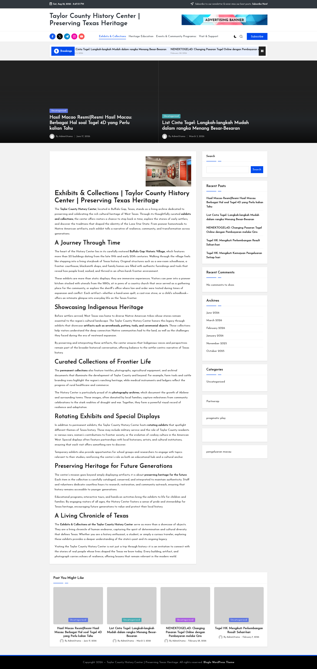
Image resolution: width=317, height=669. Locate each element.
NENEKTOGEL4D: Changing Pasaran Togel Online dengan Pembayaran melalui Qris (202, 49)
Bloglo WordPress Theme (218, 662)
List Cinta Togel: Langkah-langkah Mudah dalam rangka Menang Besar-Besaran (98, 49)
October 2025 (215, 351)
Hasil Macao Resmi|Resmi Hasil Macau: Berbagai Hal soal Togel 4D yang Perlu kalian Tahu (91, 123)
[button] (257, 36)
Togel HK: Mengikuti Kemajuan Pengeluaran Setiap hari (234, 255)
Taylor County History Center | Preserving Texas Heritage (95, 20)
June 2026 (212, 312)
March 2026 (214, 320)
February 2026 (215, 328)
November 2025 (216, 343)
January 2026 (215, 335)
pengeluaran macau (218, 451)
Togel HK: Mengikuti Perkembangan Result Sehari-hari (233, 242)
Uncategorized (58, 110)
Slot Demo (213, 435)
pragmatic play (216, 418)
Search (210, 156)
